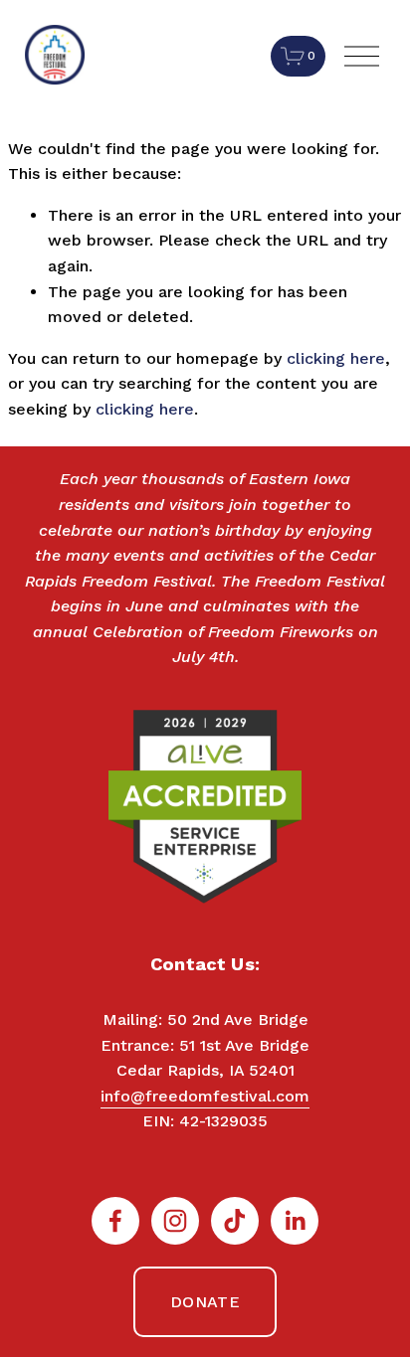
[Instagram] (175, 1221)
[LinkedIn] (294, 1221)
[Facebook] (115, 1221)
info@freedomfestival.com (205, 1096)
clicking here (336, 358)
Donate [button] (205, 1301)
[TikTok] (235, 1221)
